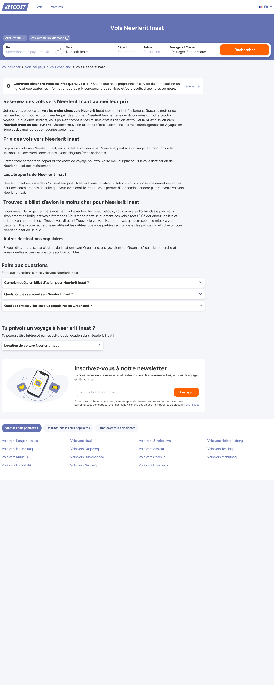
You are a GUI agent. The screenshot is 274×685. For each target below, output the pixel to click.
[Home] (15, 7)
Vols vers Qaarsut (152, 457)
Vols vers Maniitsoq (222, 457)
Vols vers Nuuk (81, 441)
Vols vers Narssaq (83, 465)
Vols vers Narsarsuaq (17, 449)
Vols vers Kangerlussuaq (20, 441)
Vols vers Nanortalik (17, 465)
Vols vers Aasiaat (151, 449)
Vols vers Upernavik (153, 465)
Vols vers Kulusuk (15, 457)
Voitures (57, 7)
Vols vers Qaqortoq (84, 449)
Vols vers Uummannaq (87, 457)
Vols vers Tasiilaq (220, 449)
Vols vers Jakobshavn (155, 441)
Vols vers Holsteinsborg (225, 441)
